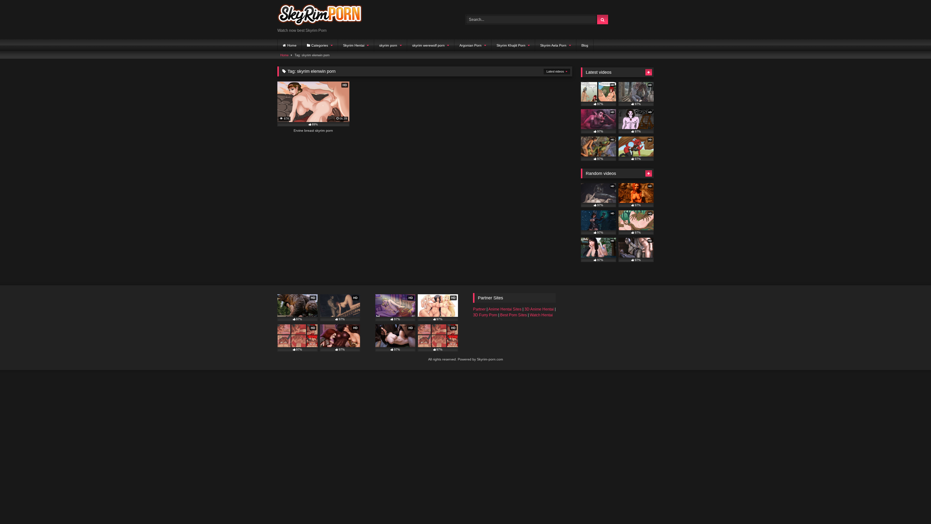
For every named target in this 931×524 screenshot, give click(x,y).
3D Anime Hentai (539, 309)
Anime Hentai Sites (505, 309)
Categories (319, 45)
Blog (584, 45)
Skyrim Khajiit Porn (511, 45)
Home (292, 45)
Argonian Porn (470, 45)
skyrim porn (388, 45)
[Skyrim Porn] (319, 16)
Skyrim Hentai (353, 45)
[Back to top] (916, 509)
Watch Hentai (541, 315)
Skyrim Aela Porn (553, 45)
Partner (480, 309)
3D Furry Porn (485, 315)
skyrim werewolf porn (428, 45)
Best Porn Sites (514, 315)
